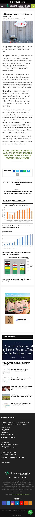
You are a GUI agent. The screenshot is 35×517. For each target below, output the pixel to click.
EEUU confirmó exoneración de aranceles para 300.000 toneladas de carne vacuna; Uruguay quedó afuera (16, 364)
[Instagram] (12, 503)
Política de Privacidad (17, 515)
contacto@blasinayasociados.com (21, 494)
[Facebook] (4, 503)
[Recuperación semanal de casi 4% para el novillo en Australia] (6, 379)
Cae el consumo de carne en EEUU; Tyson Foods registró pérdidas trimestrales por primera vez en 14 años (17, 154)
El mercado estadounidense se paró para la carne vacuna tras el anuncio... (21, 388)
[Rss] (30, 503)
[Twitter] (8, 503)
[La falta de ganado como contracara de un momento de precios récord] (6, 396)
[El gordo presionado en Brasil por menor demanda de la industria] (6, 405)
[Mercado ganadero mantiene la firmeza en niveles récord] (6, 371)
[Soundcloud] (26, 503)
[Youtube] (21, 503)
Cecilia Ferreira (9, 19)
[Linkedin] (17, 503)
